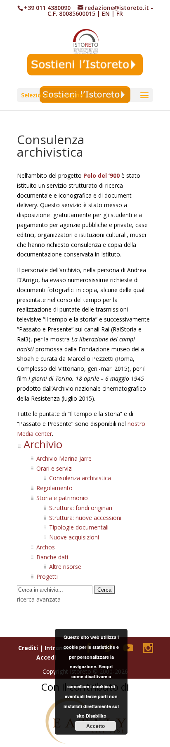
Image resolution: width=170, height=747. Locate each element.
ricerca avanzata (39, 599)
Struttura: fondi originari (80, 508)
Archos (45, 547)
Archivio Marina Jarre (64, 458)
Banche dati (52, 557)
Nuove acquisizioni (74, 537)
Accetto (95, 726)
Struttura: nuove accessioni (85, 518)
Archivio (43, 444)
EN (106, 13)
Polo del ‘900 (101, 175)
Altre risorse (65, 567)
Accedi (46, 657)
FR (119, 13)
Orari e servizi (54, 468)
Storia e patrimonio (62, 498)
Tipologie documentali (79, 527)
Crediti (28, 648)
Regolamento (54, 488)
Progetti (47, 576)
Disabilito (96, 716)
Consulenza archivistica (80, 478)
